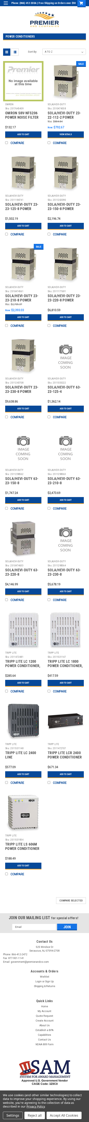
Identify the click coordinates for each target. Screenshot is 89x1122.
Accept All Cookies (64, 1115)
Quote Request (44, 1016)
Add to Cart (23, 134)
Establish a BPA (44, 1030)
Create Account (45, 1020)
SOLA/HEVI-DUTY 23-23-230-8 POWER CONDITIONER (21, 391)
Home (44, 1006)
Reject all (35, 1115)
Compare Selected (71, 900)
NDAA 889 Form (45, 1044)
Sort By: (32, 51)
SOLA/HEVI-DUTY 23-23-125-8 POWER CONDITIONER (21, 208)
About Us (44, 1025)
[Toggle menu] (5, 5)
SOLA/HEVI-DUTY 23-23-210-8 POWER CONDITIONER (21, 300)
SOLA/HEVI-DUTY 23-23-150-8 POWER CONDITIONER (64, 208)
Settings (12, 1115)
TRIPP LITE (11, 652)
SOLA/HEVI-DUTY (57, 104)
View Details (66, 134)
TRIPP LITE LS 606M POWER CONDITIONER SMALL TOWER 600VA (22, 848)
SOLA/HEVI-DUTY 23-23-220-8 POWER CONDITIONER (64, 300)
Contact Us (44, 1039)
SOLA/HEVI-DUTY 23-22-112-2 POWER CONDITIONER (64, 117)
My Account (44, 1011)
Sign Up (66, 9)
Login (55, 9)
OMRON (9, 104)
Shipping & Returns (44, 986)
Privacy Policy (35, 1106)
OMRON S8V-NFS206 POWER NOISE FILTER (22, 115)
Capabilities (44, 1034)
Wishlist (44, 976)
